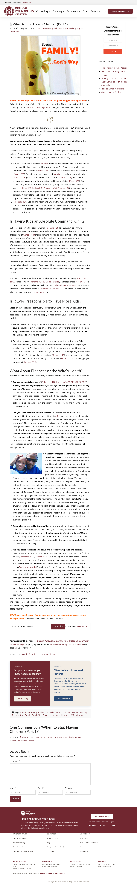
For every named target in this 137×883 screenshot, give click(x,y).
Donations (84, 851)
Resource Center (53, 838)
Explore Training (19, 843)
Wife (73, 715)
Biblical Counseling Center (38, 107)
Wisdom (79, 715)
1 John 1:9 (80, 281)
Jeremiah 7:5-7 (52, 188)
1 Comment (15, 31)
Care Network (18, 847)
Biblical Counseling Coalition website (67, 644)
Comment (15, 761)
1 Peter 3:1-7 (41, 556)
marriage (58, 174)
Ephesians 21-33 (27, 556)
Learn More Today (64, 699)
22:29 (78, 382)
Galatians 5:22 (52, 281)
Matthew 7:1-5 (29, 362)
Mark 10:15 (74, 181)
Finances (47, 715)
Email (41, 788)
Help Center (17, 3)
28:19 (84, 382)
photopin (44, 654)
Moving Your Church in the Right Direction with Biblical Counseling (114, 82)
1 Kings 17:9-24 (27, 188)
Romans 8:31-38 (38, 281)
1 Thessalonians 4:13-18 (64, 285)
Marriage (65, 715)
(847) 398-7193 (59, 873)
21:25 (73, 382)
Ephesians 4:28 (48, 382)
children (44, 163)
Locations (8, 3)
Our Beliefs (84, 838)
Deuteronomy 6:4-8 (27, 567)
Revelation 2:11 (45, 288)
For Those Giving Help (48, 28)
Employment (84, 847)
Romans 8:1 (58, 288)
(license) (52, 654)
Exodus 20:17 (67, 358)
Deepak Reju (18, 715)
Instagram (102, 825)
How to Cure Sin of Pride (112, 88)
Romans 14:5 (58, 355)
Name (13, 788)
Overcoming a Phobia (111, 92)
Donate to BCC (26, 3)
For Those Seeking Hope (70, 28)
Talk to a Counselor (20, 838)
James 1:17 (64, 188)
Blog (48, 843)
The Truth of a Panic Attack (114, 68)
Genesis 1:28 (20, 201)
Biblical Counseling (28, 712)
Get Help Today (22, 699)
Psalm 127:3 (42, 170)
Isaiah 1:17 (40, 188)
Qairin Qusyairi (29, 654)
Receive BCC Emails (102, 816)
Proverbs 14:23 (63, 382)
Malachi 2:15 (19, 177)
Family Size (37, 715)
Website (68, 788)
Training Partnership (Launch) (23, 851)
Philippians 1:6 (40, 292)
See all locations (46, 873)
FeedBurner (82, 626)
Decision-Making (79, 712)
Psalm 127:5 (18, 174)
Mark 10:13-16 (65, 177)
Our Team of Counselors (89, 843)
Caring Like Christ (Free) (55, 847)
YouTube (112, 825)
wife (57, 416)
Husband (56, 715)
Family (28, 715)
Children (67, 712)
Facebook (92, 825)
